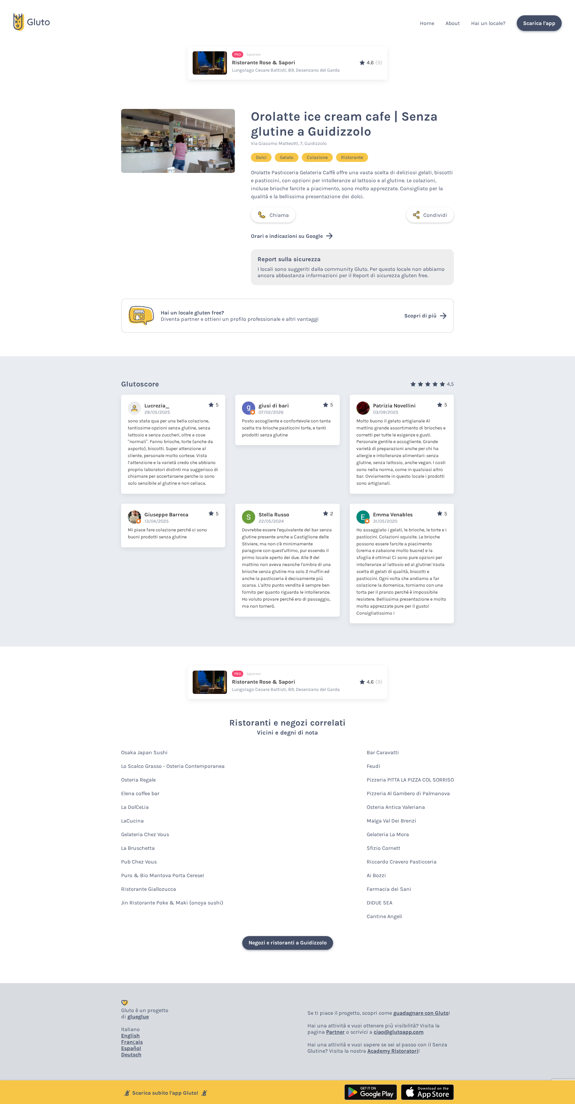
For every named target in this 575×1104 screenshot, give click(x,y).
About (453, 23)
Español (131, 1048)
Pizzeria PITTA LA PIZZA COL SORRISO (410, 780)
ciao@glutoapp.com (399, 1032)
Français (132, 1042)
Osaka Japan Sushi (144, 752)
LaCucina (132, 821)
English (130, 1035)
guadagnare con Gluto (421, 1013)
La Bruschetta (138, 848)
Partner (335, 1032)
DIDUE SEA (379, 902)
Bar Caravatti (383, 752)
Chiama (279, 215)
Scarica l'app (539, 23)
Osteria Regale (138, 780)
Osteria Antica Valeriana (396, 807)
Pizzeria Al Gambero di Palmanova (408, 793)
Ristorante (352, 157)
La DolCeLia (135, 807)
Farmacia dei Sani (389, 889)
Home (427, 23)
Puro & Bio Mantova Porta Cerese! (162, 875)
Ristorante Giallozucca (148, 889)
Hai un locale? (488, 23)
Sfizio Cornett (383, 848)
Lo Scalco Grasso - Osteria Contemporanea (173, 766)
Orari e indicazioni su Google (287, 236)
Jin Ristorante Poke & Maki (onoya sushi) (172, 902)
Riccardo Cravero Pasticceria (402, 861)
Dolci (261, 157)
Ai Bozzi (376, 875)
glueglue (138, 1016)
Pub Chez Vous (139, 861)
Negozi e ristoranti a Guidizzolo (288, 942)
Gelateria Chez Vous (145, 834)
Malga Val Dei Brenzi (391, 821)
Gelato (286, 157)
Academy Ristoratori (392, 1051)
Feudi (373, 766)
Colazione (317, 157)
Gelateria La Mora (388, 834)
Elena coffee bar (140, 793)
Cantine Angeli (384, 916)
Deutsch (131, 1054)
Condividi (435, 215)
